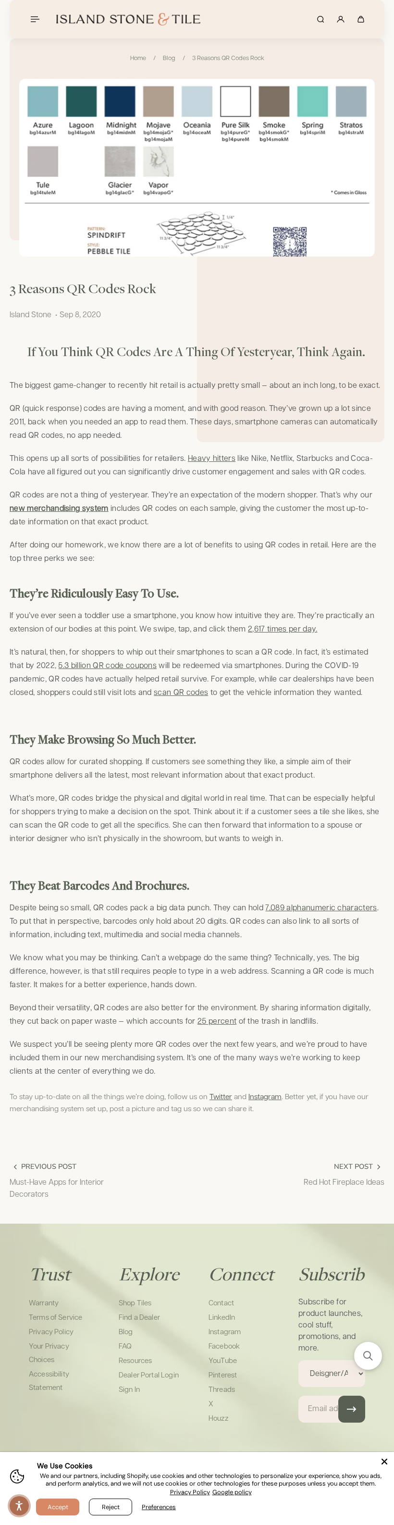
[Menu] (34, 19)
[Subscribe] (351, 1409)
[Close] (384, 1461)
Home (138, 58)
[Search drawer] (320, 19)
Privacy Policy (190, 1492)
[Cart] (361, 19)
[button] (368, 1356)
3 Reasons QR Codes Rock (228, 58)
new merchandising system (59, 509)
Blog (169, 58)
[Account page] (341, 19)
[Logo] (128, 19)
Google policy (232, 1492)
